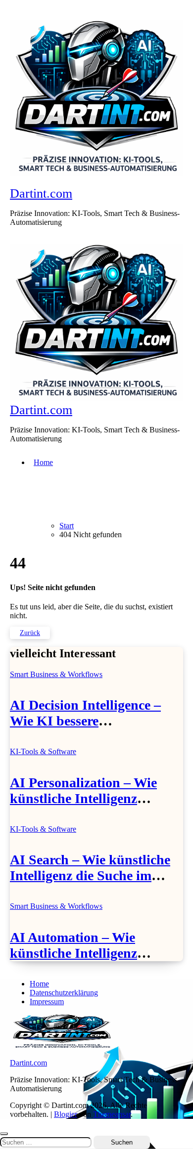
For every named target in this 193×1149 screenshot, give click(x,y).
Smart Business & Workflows (56, 674)
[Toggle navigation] (15, 238)
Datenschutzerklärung (64, 992)
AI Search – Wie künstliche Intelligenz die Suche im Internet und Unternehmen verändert (90, 883)
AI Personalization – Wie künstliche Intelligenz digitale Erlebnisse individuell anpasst (83, 806)
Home (43, 462)
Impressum (47, 1001)
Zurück (30, 633)
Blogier (65, 1114)
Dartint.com (41, 193)
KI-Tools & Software (43, 751)
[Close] (4, 1133)
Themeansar (112, 1114)
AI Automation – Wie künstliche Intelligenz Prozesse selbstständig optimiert (75, 961)
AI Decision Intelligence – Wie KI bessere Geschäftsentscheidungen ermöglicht (85, 728)
